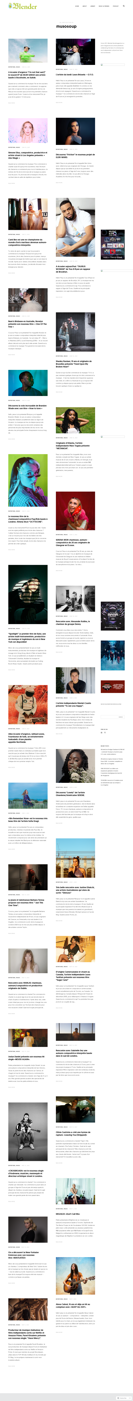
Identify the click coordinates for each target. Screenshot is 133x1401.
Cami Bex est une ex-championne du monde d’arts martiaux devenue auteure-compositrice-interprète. (27, 242)
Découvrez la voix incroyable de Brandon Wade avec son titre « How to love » (27, 407)
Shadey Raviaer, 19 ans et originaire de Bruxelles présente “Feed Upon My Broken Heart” (74, 364)
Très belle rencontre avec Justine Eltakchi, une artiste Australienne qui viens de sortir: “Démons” (75, 890)
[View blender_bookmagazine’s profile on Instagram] (105, 732)
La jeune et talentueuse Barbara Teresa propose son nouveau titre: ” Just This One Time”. (26, 903)
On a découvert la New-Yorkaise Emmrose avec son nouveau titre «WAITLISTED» (23, 1255)
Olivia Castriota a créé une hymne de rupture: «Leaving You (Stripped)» (73, 1133)
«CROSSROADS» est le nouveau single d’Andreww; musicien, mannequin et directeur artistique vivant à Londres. (26, 1173)
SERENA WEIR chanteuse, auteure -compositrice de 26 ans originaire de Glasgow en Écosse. (73, 542)
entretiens (11, 67)
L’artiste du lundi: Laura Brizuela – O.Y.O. (75, 74)
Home (77, 6)
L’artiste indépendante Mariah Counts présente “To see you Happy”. (73, 704)
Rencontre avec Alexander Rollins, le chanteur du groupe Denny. (73, 622)
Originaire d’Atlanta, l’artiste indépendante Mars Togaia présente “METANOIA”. (73, 446)
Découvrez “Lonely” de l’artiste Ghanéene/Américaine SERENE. (70, 794)
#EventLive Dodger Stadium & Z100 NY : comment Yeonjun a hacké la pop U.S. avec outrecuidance (113, 752)
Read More (11, 103)
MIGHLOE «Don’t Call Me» (68, 1214)
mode (18, 1247)
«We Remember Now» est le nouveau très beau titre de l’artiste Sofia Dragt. (27, 819)
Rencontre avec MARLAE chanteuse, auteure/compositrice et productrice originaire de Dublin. (25, 986)
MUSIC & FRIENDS (104, 6)
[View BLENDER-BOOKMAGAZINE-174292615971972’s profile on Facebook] (101, 732)
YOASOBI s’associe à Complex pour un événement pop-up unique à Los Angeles (112, 782)
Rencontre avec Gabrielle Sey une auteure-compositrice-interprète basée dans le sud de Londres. (74, 1053)
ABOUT (85, 6)
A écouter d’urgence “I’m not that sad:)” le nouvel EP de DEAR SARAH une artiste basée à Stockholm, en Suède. (27, 75)
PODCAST (116, 6)
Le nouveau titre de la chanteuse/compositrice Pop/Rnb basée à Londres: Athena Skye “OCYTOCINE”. (27, 519)
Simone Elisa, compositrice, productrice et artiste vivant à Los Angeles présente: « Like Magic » (27, 155)
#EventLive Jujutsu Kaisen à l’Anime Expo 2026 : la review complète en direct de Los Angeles (112, 761)
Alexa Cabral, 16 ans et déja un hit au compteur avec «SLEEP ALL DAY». (73, 1305)
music (18, 67)
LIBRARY (92, 6)
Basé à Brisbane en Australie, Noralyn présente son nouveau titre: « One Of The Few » (27, 324)
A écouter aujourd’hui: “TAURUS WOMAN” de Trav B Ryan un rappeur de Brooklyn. (73, 269)
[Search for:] (113, 717)
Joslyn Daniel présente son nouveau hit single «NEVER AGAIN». (26, 1058)
